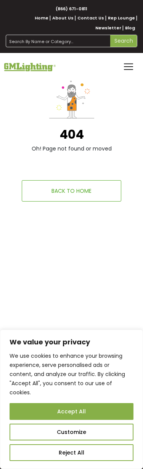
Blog (130, 28)
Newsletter (108, 28)
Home (41, 18)
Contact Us (90, 18)
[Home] (30, 66)
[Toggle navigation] (128, 66)
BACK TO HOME (71, 191)
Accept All (71, 411)
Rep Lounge (121, 18)
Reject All (71, 452)
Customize (71, 432)
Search (123, 41)
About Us (63, 18)
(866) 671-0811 (71, 9)
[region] (71, 399)
